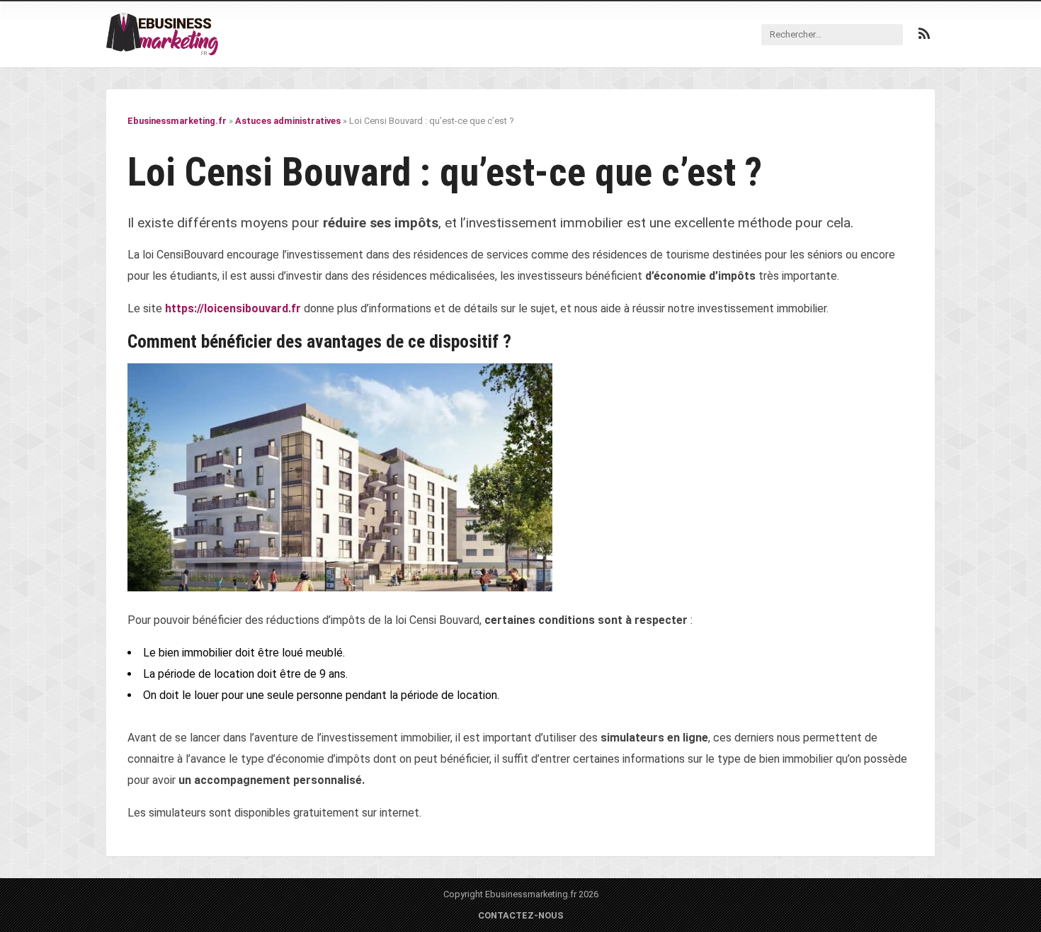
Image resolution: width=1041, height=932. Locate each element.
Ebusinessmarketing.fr (177, 120)
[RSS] (924, 34)
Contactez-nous (521, 915)
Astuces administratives (288, 120)
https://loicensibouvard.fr (233, 308)
